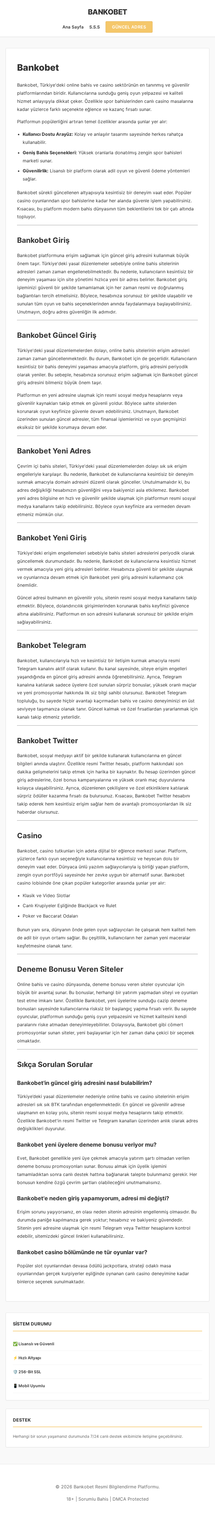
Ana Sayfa (73, 27)
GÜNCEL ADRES (129, 27)
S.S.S (94, 27)
